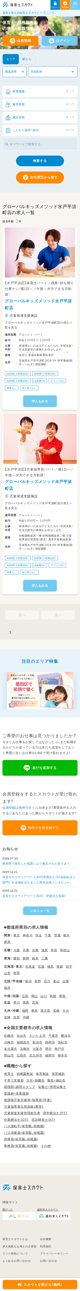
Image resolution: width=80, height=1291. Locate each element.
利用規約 (45, 1246)
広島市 (21, 1055)
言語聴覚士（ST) (43, 1119)
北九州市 (35, 1055)
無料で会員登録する (43, 828)
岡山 (34, 996)
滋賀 (44, 950)
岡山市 (9, 1055)
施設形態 (43, 117)
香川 (16, 1002)
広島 (25, 996)
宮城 (41, 966)
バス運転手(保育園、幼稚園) (24, 1126)
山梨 (65, 981)
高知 (35, 1002)
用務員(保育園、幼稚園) (21, 1139)
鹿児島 (45, 1010)
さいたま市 (37, 1035)
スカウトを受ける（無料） (43, 1284)
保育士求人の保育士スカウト (21, 12)
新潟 (28, 981)
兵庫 (26, 950)
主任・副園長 (35, 1080)
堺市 (48, 1049)
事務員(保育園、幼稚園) (21, 1146)
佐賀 (16, 1017)
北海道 (30, 966)
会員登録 (24, 40)
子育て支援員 (14, 1080)
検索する (40, 160)
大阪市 (37, 1049)
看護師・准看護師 (16, 1093)
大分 (65, 1010)
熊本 (34, 1010)
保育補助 (58, 1074)
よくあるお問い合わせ (16, 1260)
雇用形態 (43, 104)
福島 (50, 966)
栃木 (66, 935)
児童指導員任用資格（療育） (24, 1106)
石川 (47, 981)
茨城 (57, 935)
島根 (53, 996)
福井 (7, 988)
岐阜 (35, 958)
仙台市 (21, 1035)
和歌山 (65, 950)
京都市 (25, 1049)
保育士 (9, 1074)
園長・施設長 (56, 1080)
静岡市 (50, 1042)
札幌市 (9, 1035)
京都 (35, 950)
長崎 (56, 1010)
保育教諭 (42, 1074)
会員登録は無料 (14, 807)
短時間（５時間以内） (45, 373)
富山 (56, 981)
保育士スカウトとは (15, 1239)
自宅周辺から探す (44, 177)
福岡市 (50, 1055)
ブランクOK (57, 381)
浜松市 (63, 1042)
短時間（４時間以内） (18, 373)
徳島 (26, 1002)
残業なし (11, 388)
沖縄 (26, 1017)
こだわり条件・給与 (43, 130)
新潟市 (37, 1042)
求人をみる (40, 401)
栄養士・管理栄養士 (52, 1087)
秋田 (16, 973)
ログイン (63, 40)
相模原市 (23, 1042)
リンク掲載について (15, 1253)
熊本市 (63, 1055)
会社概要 (45, 1239)
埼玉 (38, 935)
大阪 (16, 950)
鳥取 (62, 996)
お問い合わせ (48, 1260)
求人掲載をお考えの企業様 (19, 1246)
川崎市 (9, 1042)
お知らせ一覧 (40, 910)
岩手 (69, 966)
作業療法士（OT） (16, 1119)
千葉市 (53, 1035)
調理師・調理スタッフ (19, 1087)
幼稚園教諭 (25, 1074)
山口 (43, 996)
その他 (46, 1146)
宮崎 (7, 1017)
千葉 (48, 935)
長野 (37, 981)
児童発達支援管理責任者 (22, 1113)
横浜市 (66, 1035)
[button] (55, 5)
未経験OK (39, 381)
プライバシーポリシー (54, 1253)
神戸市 (59, 1049)
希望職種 (43, 91)
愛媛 (7, 1002)
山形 (7, 973)
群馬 (7, 942)
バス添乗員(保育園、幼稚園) (24, 1133)
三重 (44, 958)
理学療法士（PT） (55, 1113)
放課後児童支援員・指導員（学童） (28, 1100)
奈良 (54, 950)
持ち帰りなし (29, 388)
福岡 (25, 1010)
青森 (59, 966)
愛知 (16, 958)
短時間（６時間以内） (18, 381)
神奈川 (27, 935)
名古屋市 (10, 1049)
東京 (16, 935)
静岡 (26, 958)
